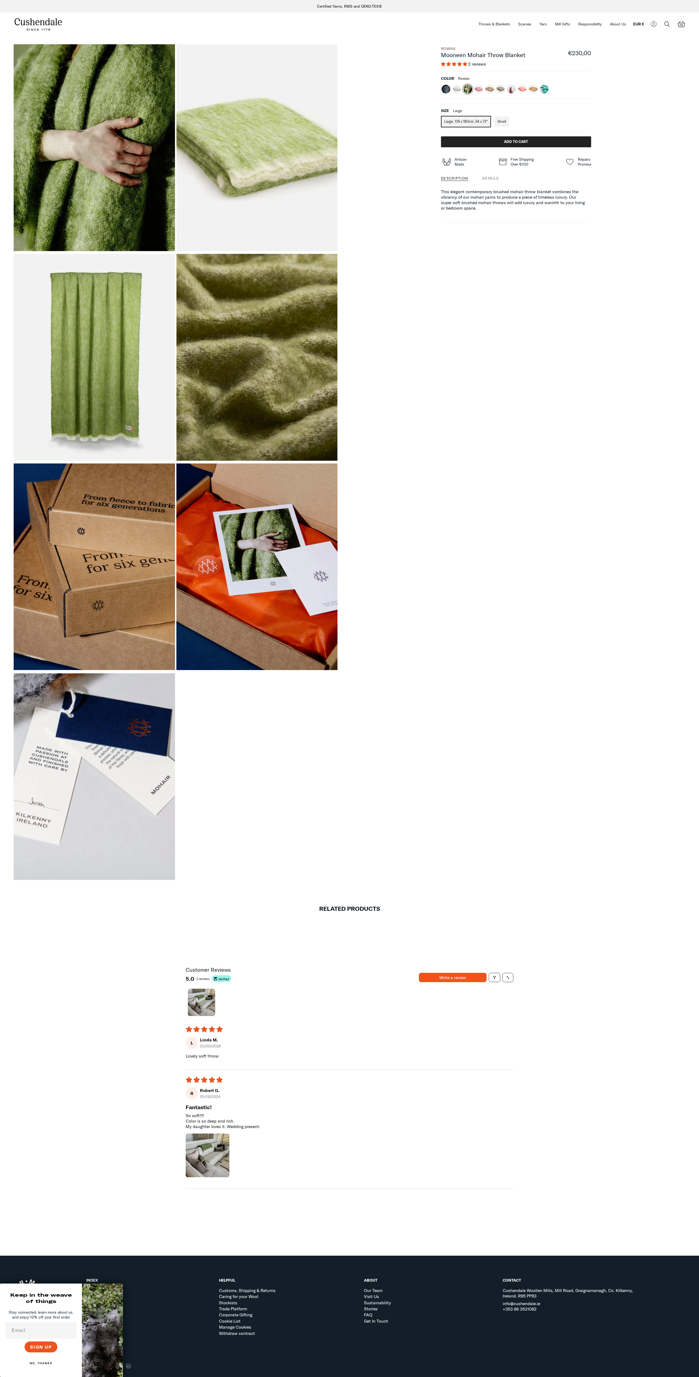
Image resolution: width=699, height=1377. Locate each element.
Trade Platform (233, 1308)
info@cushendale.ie (521, 1303)
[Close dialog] (117, 1289)
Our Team (373, 1290)
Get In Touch (376, 1321)
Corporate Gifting (235, 1314)
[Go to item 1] (201, 1002)
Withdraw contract (237, 1333)
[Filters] (494, 977)
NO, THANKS (41, 1363)
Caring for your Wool (238, 1296)
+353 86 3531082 (520, 1309)
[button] (494, 24)
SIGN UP (41, 1347)
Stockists (228, 1302)
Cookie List (230, 1321)
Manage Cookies (235, 1327)
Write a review (452, 977)
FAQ (368, 1314)
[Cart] (681, 24)
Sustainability (377, 1302)
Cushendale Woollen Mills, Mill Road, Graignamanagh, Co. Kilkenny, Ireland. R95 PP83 (568, 1293)
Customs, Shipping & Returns (247, 1290)
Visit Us (371, 1296)
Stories (371, 1308)
